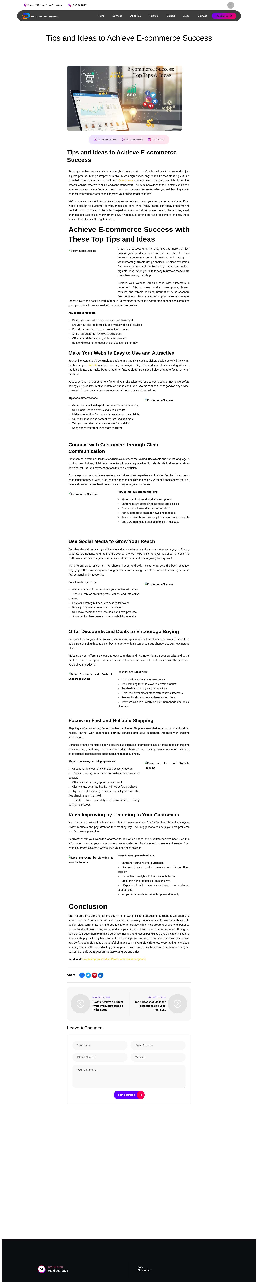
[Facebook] (82, 975)
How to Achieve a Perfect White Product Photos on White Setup (107, 1005)
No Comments (134, 139)
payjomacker (109, 139)
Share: (71, 975)
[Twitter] (88, 975)
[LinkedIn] (100, 975)
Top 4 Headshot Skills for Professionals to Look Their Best (150, 1005)
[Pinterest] (94, 975)
